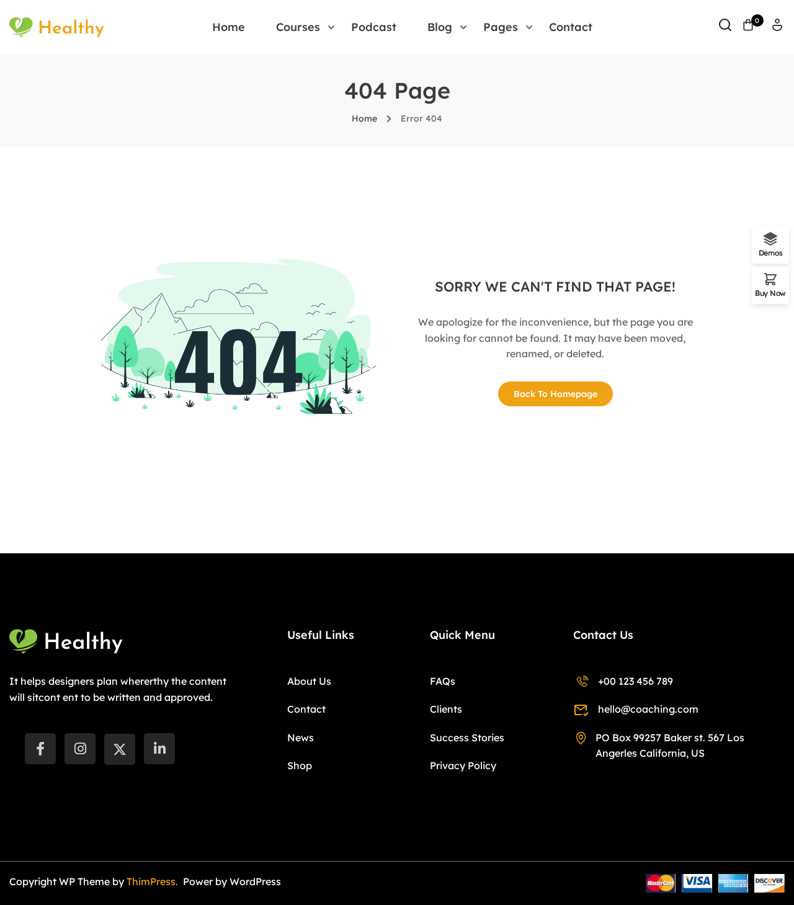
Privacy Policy (463, 765)
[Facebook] (40, 748)
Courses (298, 27)
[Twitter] (119, 749)
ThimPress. (154, 881)
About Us (309, 681)
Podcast (373, 27)
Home (228, 27)
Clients (446, 709)
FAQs (442, 681)
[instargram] (80, 748)
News (300, 737)
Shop (299, 765)
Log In (777, 28)
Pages (500, 27)
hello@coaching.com (648, 709)
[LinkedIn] (159, 748)
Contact (570, 27)
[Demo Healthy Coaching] (56, 26)
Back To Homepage (555, 393)
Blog (439, 27)
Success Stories (467, 737)
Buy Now (770, 292)
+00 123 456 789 (635, 681)
